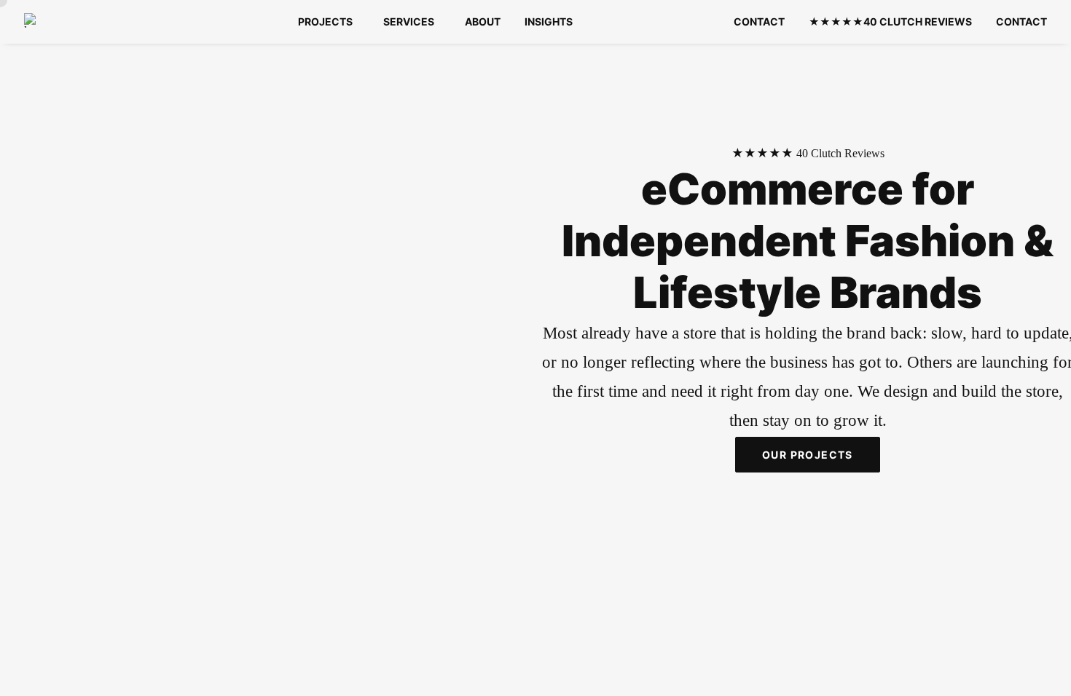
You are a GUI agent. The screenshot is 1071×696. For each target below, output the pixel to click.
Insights (549, 21)
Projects (325, 21)
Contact (759, 21)
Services (408, 21)
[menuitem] (328, 22)
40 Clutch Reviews (890, 21)
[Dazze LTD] (34, 20)
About (483, 21)
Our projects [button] (807, 454)
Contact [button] (1021, 21)
